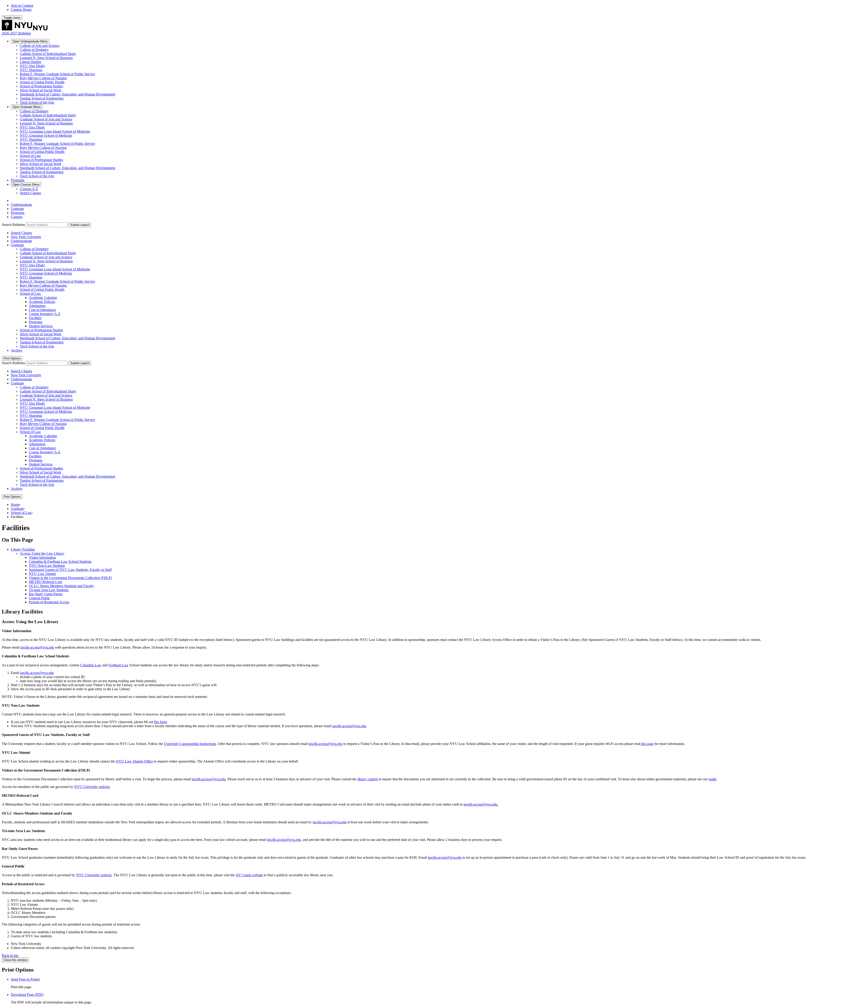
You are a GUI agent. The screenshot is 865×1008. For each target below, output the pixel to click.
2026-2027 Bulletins (16, 33)
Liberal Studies (30, 62)
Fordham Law (118, 665)
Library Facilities (23, 549)
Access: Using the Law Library (42, 553)
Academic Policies (42, 302)
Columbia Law (90, 665)
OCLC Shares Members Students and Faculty (61, 586)
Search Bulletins (13, 225)
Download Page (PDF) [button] (27, 995)
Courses (26, 184)
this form (160, 722)
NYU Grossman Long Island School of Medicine (55, 131)
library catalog (367, 779)
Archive (16, 350)
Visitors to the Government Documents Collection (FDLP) (70, 578)
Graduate (27, 107)
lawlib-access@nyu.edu (37, 647)
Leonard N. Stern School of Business (46, 58)
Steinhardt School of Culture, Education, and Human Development (67, 94)
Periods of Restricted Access (49, 602)
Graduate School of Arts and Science (46, 119)
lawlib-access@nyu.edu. (481, 804)
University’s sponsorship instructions (190, 744)
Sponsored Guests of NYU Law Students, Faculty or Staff (70, 570)
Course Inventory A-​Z (44, 314)
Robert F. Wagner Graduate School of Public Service (57, 74)
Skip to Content (22, 5)
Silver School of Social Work (40, 90)
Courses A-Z (29, 189)
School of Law (30, 156)
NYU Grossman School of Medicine (46, 135)
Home (15, 504)
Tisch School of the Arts (37, 102)
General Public (39, 598)
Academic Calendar (43, 298)
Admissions (37, 306)
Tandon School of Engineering (42, 98)
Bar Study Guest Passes (46, 594)
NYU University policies (92, 787)
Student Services (40, 326)
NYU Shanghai (31, 70)
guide (712, 779)
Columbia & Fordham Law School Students (60, 561)
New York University (26, 237)
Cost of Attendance (42, 310)
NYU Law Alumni (42, 574)
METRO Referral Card (45, 582)
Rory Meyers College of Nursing (43, 78)
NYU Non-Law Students (47, 566)
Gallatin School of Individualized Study (48, 54)
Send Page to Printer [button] (25, 979)
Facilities (35, 318)
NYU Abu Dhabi (32, 66)
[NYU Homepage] (25, 29)
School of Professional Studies (41, 86)
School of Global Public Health (42, 82)
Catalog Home (21, 9)
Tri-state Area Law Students (48, 590)
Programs (17, 180)
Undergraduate (30, 41)
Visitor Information (42, 557)
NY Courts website (249, 875)
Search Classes (30, 193)
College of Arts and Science (39, 46)
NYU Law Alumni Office (134, 761)
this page (647, 744)
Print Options (12, 358)
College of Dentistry (34, 50)
